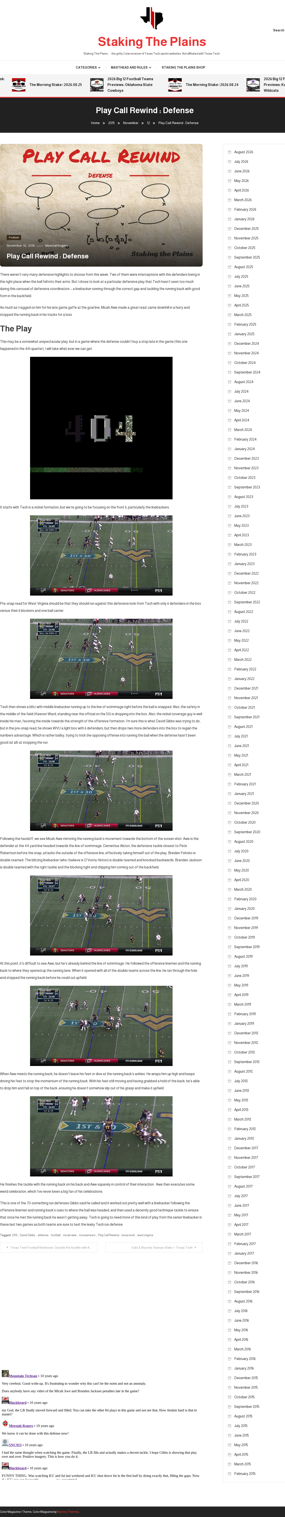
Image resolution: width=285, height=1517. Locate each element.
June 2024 (242, 401)
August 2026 (243, 152)
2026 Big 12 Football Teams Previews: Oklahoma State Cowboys (94, 84)
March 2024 (243, 430)
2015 (14, 1235)
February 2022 (245, 669)
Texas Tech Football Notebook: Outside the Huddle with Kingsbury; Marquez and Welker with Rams (53, 1247)
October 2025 (244, 248)
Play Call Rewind (108, 1235)
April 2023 (241, 535)
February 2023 (245, 554)
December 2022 (246, 573)
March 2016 (242, 1349)
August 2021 (243, 727)
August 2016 (243, 1301)
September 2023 (247, 487)
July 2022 (241, 621)
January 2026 (244, 219)
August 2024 (244, 382)
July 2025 (241, 276)
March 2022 (243, 660)
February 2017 (245, 1244)
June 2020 (242, 861)
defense (43, 1235)
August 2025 (243, 267)
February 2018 (245, 1129)
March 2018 (242, 1119)
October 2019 (244, 937)
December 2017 (246, 1148)
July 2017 (241, 1196)
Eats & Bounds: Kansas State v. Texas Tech (162, 1247)
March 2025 (243, 315)
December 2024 (246, 343)
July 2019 (241, 966)
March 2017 (242, 1234)
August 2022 (243, 612)
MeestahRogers (56, 245)
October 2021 (244, 707)
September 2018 (247, 1062)
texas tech (128, 1235)
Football (14, 237)
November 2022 (246, 583)
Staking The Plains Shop (183, 67)
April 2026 (241, 190)
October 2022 (244, 592)
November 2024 (246, 353)
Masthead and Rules (129, 67)
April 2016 (241, 1339)
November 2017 (246, 1158)
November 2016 (246, 1272)
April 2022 (241, 650)
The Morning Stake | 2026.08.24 (175, 85)
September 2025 (247, 257)
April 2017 (241, 1225)
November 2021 (246, 698)
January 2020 (244, 909)
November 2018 (246, 1043)
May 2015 (241, 1445)
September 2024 (247, 372)
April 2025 (241, 305)
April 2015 (241, 1454)
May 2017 (241, 1215)
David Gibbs (27, 1235)
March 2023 (243, 545)
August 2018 (243, 1071)
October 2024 (245, 363)
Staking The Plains (152, 42)
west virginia (145, 1235)
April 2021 (241, 765)
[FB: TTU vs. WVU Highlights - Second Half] (101, 428)
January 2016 (244, 1368)
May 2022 (241, 640)
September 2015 (246, 1407)
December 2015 (246, 1378)
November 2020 (246, 813)
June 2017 (241, 1205)
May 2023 (241, 525)
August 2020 (243, 841)
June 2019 (241, 976)
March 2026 (243, 200)
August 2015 (243, 1416)
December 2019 (246, 918)
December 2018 (246, 1033)
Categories (86, 67)
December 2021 (246, 688)
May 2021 (241, 755)
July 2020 (241, 851)
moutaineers (87, 1235)
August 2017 (243, 1186)
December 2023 (246, 458)
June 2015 (241, 1435)
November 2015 (246, 1387)
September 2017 (247, 1177)
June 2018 (241, 1090)
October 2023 (244, 478)
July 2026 (241, 161)
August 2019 (243, 956)
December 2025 (246, 229)
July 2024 (241, 391)
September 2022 (247, 602)
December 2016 (246, 1263)
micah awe (70, 1235)
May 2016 (241, 1330)
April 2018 (241, 1110)
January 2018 (244, 1138)
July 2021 (241, 736)
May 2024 (241, 410)
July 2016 (241, 1311)
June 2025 (242, 286)
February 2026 (245, 209)
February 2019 (245, 1014)
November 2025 (246, 238)
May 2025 (241, 296)
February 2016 (245, 1359)
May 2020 (241, 870)
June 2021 (241, 746)
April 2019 (241, 995)
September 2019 (247, 947)
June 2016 (241, 1320)
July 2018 (241, 1081)
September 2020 (247, 832)
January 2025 (244, 334)
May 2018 (241, 1100)
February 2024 (245, 439)
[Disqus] (101, 1308)
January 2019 (244, 1023)
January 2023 (244, 564)
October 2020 (245, 822)
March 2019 (242, 1004)
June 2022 (242, 631)
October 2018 (244, 1052)
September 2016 (246, 1292)
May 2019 (241, 985)
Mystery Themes (68, 1511)
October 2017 (244, 1167)
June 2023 (242, 516)
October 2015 (244, 1397)
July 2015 (241, 1426)
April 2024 (241, 420)
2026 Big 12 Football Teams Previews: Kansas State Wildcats (250, 84)
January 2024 (244, 449)
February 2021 (245, 784)
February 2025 (245, 324)
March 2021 (242, 774)
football (56, 1235)
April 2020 (241, 880)
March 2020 (243, 889)
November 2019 (246, 928)
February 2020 (245, 899)
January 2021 (244, 794)
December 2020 (246, 803)
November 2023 (246, 468)
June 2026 (242, 171)
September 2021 (246, 717)
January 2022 (244, 679)
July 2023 (241, 506)
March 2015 (242, 1464)
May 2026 (241, 181)
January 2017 (244, 1253)
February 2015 (245, 1474)
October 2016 (244, 1282)
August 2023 (243, 497)
